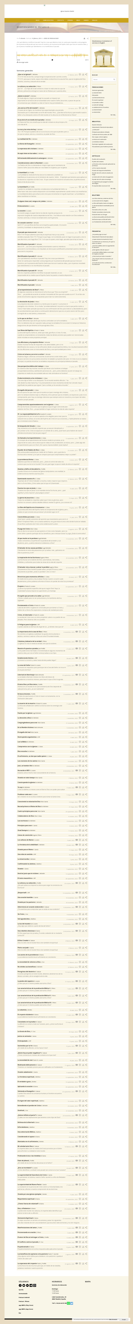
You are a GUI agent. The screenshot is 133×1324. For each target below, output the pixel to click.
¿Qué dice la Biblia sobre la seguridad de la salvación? (103, 246)
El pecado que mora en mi (30, 232)
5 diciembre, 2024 (72, 1127)
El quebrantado (26, 1247)
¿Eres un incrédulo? (28, 1168)
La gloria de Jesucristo (28, 498)
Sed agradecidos (27, 919)
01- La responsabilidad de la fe (34, 414)
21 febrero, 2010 (73, 75)
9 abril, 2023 (70, 840)
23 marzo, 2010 (73, 96)
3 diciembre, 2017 (72, 596)
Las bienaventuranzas (98, 97)
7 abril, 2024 (70, 989)
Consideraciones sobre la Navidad (33, 163)
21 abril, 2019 (70, 649)
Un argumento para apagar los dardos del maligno (102, 182)
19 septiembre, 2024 (72, 1082)
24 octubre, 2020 (73, 713)
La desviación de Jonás (28, 302)
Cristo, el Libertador (31, 615)
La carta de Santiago (97, 105)
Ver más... (113, 115)
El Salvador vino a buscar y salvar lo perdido (38, 567)
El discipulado (24, 1041)
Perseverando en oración (29, 1232)
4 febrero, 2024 (69, 941)
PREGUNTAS (96, 231)
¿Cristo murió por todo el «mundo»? (101, 256)
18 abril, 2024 (74, 1010)
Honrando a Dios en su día (99, 209)
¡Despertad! (24, 893)
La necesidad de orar (30, 1060)
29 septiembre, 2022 (72, 812)
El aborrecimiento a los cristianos (33, 378)
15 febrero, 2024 (73, 962)
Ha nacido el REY (27, 770)
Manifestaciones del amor (30, 1228)
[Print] (84, 38)
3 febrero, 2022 (73, 778)
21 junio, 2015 (73, 367)
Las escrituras (26, 821)
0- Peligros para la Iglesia (29, 625)
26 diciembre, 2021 (68, 771)
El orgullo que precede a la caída (34, 596)
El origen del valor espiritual (31, 1101)
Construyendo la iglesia (30, 782)
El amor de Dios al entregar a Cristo (33, 1237)
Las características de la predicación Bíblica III (37, 1003)
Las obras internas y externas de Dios (102, 198)
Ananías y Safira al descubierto (31, 469)
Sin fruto (23, 914)
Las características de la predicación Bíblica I (36, 988)
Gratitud (23, 1110)
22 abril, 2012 (74, 206)
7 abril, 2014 (74, 285)
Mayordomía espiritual (29, 1199)
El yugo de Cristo (28, 529)
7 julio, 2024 (70, 1053)
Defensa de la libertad (28, 1122)
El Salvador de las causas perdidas (34, 548)
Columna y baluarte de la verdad (32, 641)
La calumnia (25, 1010)
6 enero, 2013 (73, 211)
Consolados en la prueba (30, 1022)
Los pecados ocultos (97, 102)
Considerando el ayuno (29, 1137)
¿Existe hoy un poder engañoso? (32, 1053)
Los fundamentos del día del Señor (101, 222)
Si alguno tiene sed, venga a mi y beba (35, 201)
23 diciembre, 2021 (72, 766)
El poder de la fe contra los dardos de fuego (102, 173)
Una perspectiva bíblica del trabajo (33, 366)
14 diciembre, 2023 (72, 914)
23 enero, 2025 (73, 1137)
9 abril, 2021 (74, 737)
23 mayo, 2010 (73, 120)
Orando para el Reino (28, 849)
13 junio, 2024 (73, 1041)
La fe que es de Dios (28, 318)
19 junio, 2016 (73, 508)
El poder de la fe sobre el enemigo (101, 179)
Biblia (78, 20)
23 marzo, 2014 (73, 280)
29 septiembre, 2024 (68, 1092)
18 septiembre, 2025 (72, 1199)
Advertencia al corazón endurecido (33, 907)
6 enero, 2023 (73, 826)
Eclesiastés (95, 95)
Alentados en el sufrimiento (31, 1141)
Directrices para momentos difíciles (33, 577)
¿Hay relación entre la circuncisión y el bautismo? (102, 259)
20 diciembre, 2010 (72, 163)
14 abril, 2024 (70, 1003)
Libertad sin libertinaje (31, 675)
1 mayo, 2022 (70, 795)
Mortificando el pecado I (30, 244)
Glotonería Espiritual (28, 1218)
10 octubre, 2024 (73, 1101)
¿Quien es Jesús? (27, 96)
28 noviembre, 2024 (72, 1123)
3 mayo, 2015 (74, 343)
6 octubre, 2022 (73, 816)
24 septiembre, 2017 (72, 587)
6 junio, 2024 (74, 1037)
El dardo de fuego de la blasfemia (101, 170)
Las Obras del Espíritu (31, 330)
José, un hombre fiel (29, 766)
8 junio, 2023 (74, 864)
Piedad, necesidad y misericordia (101, 212)
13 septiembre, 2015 (72, 438)
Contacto (60, 20)
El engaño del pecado (28, 390)
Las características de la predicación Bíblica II (37, 995)
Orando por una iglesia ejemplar (32, 1194)
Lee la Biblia (26, 742)
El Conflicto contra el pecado (30, 1242)
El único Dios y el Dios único (30, 684)
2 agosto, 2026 (70, 1254)
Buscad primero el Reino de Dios (33, 806)
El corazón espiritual (97, 100)
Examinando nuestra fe (29, 479)
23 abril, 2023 (70, 845)
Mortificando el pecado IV (30, 280)
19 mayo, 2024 (70, 1022)
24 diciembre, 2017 (72, 606)
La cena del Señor (29, 665)
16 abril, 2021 (74, 742)
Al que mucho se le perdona (32, 538)
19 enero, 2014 (73, 245)
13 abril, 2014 (74, 290)
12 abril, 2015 (74, 331)
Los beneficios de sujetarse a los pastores (38, 1254)
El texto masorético (27, 878)
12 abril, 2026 (70, 1238)
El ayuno (26, 586)
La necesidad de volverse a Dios (31, 962)
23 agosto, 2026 (69, 1264)
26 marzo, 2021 (73, 733)
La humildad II (26, 187)
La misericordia (26, 859)
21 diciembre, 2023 (72, 919)
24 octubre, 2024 (73, 1106)
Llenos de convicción (29, 835)
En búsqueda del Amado (29, 426)
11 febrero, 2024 (69, 955)
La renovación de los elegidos (100, 201)
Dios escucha (26, 751)
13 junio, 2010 (73, 130)
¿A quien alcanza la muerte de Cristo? (102, 239)
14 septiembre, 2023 (72, 874)
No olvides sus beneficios (30, 967)
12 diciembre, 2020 (72, 728)
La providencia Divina (28, 459)
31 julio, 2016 (74, 517)
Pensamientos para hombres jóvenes (102, 146)
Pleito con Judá (26, 948)
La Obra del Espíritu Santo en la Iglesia (102, 203)
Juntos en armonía (27, 1036)
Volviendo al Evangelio (29, 1091)
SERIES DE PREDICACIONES (90, 31)
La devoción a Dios (28, 718)
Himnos (86, 20)
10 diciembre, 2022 (72, 821)
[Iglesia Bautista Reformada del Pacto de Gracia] (66, 11)
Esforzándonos (26, 1127)
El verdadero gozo (27, 1082)
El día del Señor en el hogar (99, 214)
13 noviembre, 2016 (72, 539)
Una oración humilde (28, 897)
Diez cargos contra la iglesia (99, 137)
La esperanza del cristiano (30, 149)
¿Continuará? (95, 129)
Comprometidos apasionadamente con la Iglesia (38, 405)
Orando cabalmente (28, 1072)
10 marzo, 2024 (69, 972)
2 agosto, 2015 (73, 405)
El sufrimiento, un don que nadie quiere (35, 756)
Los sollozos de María (28, 840)
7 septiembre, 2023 (72, 869)
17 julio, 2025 (74, 1194)
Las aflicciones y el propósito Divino (34, 342)
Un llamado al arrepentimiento (32, 438)
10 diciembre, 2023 (68, 907)
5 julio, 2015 (74, 379)
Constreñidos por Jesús (29, 517)
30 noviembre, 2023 (72, 902)
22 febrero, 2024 (73, 967)
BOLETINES (96, 195)
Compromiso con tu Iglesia (30, 746)
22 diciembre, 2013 (72, 233)
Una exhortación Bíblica (29, 1132)
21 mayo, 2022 (73, 807)
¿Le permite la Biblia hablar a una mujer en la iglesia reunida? (103, 253)
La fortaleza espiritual (29, 1077)
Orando (23, 869)
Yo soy (24, 787)
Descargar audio (23, 62)
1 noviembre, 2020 (72, 718)
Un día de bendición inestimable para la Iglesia (103, 206)
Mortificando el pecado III (30, 271)
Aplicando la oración (28, 1086)
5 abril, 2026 (70, 1228)
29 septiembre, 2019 (68, 675)
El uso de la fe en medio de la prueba (34, 120)
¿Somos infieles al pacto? (30, 1115)
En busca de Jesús (26, 694)
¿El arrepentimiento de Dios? (31, 290)
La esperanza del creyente (32, 1263)
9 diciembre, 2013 (72, 223)
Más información (113, 1319)
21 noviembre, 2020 (72, 723)
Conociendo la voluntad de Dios (33, 802)
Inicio (37, 20)
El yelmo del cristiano (98, 161)
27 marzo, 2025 (73, 1156)
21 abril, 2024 (70, 1015)
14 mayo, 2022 (73, 802)
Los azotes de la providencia (31, 955)
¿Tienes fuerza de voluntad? (31, 1204)
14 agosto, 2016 (73, 529)
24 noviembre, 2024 (68, 1115)
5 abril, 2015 (74, 319)
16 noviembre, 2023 (72, 898)
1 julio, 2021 (74, 752)
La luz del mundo (28, 924)
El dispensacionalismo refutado (100, 132)
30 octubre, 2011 (73, 202)
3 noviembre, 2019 (68, 685)
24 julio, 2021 (74, 756)
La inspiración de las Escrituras (33, 558)
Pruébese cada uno (27, 794)
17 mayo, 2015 (73, 355)
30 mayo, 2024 (73, 1032)
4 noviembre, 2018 (68, 632)
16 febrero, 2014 (36, 38)
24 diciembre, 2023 (68, 924)
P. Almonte (22, 38)
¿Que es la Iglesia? (28, 74)
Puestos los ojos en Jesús (29, 488)
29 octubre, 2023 (69, 883)
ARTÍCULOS (96, 156)
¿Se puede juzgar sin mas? (99, 234)
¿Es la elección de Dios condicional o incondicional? (102, 263)
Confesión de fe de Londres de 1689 (102, 134)
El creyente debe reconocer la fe (101, 186)
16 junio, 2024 (70, 1046)
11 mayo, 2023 (73, 850)
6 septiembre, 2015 (72, 426)
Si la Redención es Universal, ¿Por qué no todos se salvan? (103, 242)
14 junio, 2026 (70, 1247)
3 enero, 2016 (73, 460)
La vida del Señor (97, 93)
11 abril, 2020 (70, 704)
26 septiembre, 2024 (72, 1087)
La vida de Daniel (97, 110)
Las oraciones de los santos (31, 761)
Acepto (124, 1319)
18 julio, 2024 (74, 1060)
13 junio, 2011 (73, 173)
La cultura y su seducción (29, 86)
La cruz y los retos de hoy (30, 129)
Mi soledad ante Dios (28, 1146)
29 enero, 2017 (73, 577)
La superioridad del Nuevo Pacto (32, 1184)
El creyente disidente (28, 1015)
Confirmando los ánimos (30, 864)
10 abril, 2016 (74, 489)
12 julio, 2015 (74, 390)
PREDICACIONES (97, 87)
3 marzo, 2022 (73, 783)
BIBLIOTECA (96, 121)
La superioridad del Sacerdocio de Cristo (35, 1175)
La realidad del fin (27, 139)
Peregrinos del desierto (29, 972)
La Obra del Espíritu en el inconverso (34, 507)
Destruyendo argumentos (29, 737)
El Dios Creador (26, 940)
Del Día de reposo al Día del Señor (101, 219)
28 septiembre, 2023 (72, 879)
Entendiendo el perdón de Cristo (33, 1105)
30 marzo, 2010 (73, 108)
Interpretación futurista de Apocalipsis (102, 127)
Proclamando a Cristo (31, 605)
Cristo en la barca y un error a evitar (34, 354)
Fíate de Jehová (26, 1161)
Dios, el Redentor (26, 1208)
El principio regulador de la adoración (102, 144)
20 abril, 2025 (70, 1161)
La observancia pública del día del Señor (103, 217)
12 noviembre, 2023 (68, 893)
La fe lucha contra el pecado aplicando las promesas (103, 164)
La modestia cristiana (98, 142)
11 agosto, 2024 (69, 1065)
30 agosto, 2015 (73, 414)
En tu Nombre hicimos (30, 727)
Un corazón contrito (28, 223)
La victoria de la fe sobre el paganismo (102, 177)
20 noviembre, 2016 (72, 558)
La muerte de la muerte (32, 703)
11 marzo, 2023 (73, 831)
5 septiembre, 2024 (72, 1072)
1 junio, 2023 (74, 859)
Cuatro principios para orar (31, 811)
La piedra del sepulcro (29, 981)
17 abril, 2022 (70, 788)
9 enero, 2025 (73, 1132)
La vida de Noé (96, 112)
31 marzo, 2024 (69, 981)
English (94, 20)
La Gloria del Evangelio (29, 144)
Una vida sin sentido (27, 854)
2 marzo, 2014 (73, 271)
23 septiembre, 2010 (72, 139)
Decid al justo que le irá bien (31, 873)
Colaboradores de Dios (30, 816)
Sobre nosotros (48, 20)
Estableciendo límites (27, 658)
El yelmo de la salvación (98, 159)
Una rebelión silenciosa (29, 931)
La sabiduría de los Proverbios (100, 107)
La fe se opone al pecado (99, 168)
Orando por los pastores (30, 902)
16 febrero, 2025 (69, 1147)
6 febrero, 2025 (73, 1142)
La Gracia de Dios (26, 1031)
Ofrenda (70, 20)
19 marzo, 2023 (73, 835)
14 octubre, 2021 (73, 761)
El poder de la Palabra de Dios (31, 450)
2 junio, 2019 (70, 666)
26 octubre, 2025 (69, 1209)
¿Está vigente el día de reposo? (100, 250)
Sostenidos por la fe (28, 1046)
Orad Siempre (26, 830)
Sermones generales (98, 90)
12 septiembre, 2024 (72, 1077)
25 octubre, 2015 (73, 450)
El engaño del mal (28, 732)
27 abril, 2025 (70, 1175)
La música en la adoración (99, 139)
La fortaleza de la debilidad (31, 845)
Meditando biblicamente (30, 1065)
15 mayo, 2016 (73, 498)
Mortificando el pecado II (30, 256)
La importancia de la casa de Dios (32, 632)
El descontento (26, 206)
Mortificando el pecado (29, 285)
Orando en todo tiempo (30, 778)
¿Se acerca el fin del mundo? (31, 108)
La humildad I (26, 173)
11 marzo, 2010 (73, 87)
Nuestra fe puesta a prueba (31, 648)
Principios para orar (27, 825)
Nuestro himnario (97, 125)
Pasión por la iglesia (29, 713)
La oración (24, 211)
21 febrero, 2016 (73, 469)
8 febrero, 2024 (73, 948)
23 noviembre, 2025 (68, 1218)
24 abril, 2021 (74, 747)
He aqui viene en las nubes (31, 153)
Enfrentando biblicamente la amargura (35, 158)
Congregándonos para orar (31, 723)
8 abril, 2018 (74, 625)
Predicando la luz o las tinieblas (32, 1156)
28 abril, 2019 (70, 658)
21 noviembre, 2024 (72, 1111)
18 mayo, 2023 (73, 855)
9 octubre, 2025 (73, 1204)
